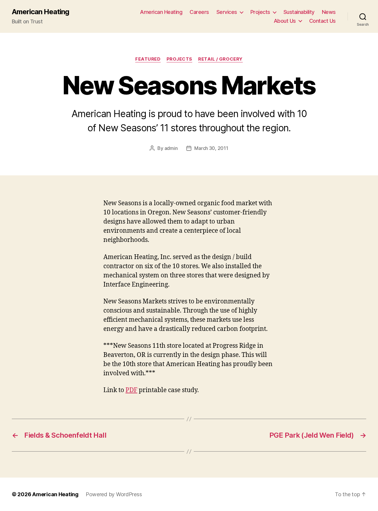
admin (171, 148)
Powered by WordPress (114, 494)
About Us (285, 21)
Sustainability (299, 12)
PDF (131, 390)
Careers (199, 12)
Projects (260, 12)
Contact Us (322, 21)
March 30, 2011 (211, 148)
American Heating (40, 11)
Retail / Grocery (220, 59)
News (329, 12)
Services (226, 12)
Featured (147, 59)
